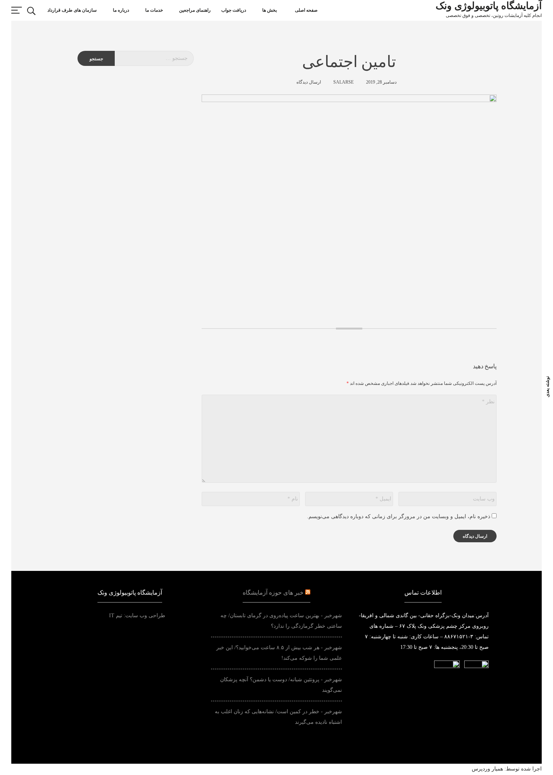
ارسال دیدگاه (308, 82)
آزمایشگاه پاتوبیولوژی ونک (489, 5)
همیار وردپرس (487, 769)
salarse (343, 82)
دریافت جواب (233, 10)
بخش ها (269, 10)
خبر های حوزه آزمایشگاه (273, 592)
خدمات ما (154, 10)
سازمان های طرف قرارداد (72, 10)
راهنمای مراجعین (195, 10)
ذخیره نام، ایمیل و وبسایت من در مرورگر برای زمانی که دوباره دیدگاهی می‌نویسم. (398, 516)
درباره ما (121, 10)
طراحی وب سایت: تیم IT (152, 615)
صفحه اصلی (306, 10)
